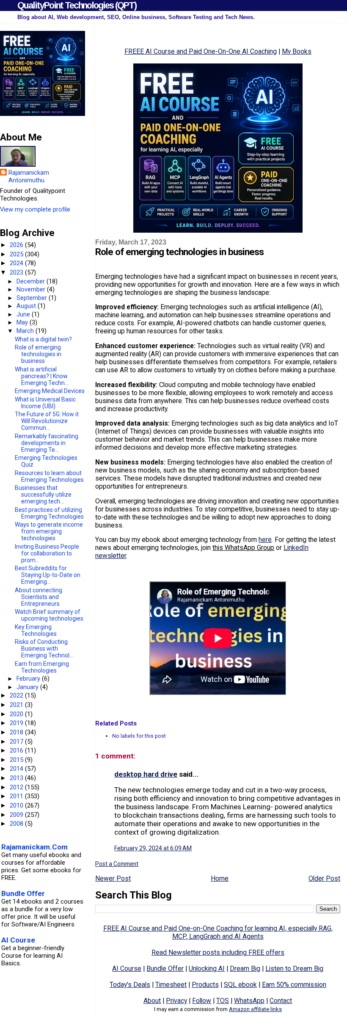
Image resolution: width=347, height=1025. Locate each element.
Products (205, 985)
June (24, 314)
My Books (296, 51)
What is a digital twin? (43, 339)
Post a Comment (116, 863)
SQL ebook (240, 985)
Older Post (324, 878)
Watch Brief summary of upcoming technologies (49, 615)
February (29, 678)
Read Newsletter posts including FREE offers (217, 952)
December (32, 281)
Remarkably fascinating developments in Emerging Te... (46, 443)
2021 (17, 705)
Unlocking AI (207, 969)
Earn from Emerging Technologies (42, 667)
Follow (201, 1001)
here (265, 540)
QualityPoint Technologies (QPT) (76, 5)
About (152, 1001)
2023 (17, 272)
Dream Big (245, 969)
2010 (17, 805)
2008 (17, 823)
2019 (17, 723)
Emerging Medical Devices (50, 390)
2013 (17, 778)
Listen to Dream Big (294, 969)
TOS (222, 1001)
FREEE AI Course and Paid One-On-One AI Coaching (200, 51)
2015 (17, 760)
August (27, 305)
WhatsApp (249, 1001)
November (32, 289)
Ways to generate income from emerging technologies (49, 531)
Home (220, 878)
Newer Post (113, 878)
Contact (281, 1001)
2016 (17, 750)
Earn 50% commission (294, 985)
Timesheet (171, 985)
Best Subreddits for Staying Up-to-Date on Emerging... (47, 575)
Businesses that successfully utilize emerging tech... (43, 494)
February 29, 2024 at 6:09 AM (153, 848)
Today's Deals (130, 985)
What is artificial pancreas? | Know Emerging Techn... (42, 376)
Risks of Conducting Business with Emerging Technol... (44, 648)
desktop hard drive (145, 774)
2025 (17, 254)
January (28, 687)
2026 (17, 245)
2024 (17, 263)
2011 (17, 796)
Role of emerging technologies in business (38, 354)
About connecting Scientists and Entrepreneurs (38, 597)
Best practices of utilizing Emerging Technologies (49, 513)
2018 (17, 732)
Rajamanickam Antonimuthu (28, 176)
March (26, 330)
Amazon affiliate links (255, 1009)
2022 (17, 695)
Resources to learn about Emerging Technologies (49, 476)
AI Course (126, 969)
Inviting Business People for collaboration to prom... (47, 553)
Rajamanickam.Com (34, 847)
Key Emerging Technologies (36, 630)
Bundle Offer (165, 969)
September (33, 297)
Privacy (176, 1001)
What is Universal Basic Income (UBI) (45, 402)
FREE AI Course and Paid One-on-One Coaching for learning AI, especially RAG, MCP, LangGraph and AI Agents (218, 932)
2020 (17, 714)
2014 (17, 768)
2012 (17, 787)
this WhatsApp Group (243, 548)
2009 (17, 815)
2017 (17, 741)
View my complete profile (35, 209)
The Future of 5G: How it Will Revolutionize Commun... (47, 421)
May (23, 322)
